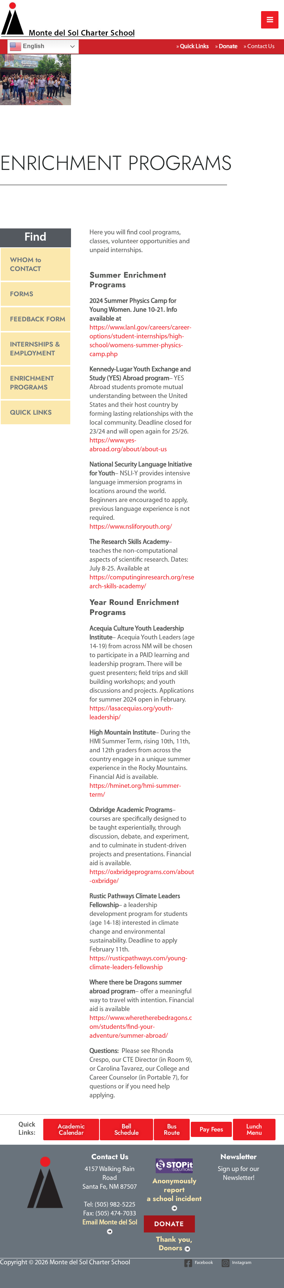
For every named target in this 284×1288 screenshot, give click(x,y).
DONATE (169, 1224)
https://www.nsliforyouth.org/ (130, 527)
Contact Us (261, 47)
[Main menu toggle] (269, 20)
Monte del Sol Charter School (189, 19)
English (32, 46)
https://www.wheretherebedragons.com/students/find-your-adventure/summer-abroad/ (140, 1027)
